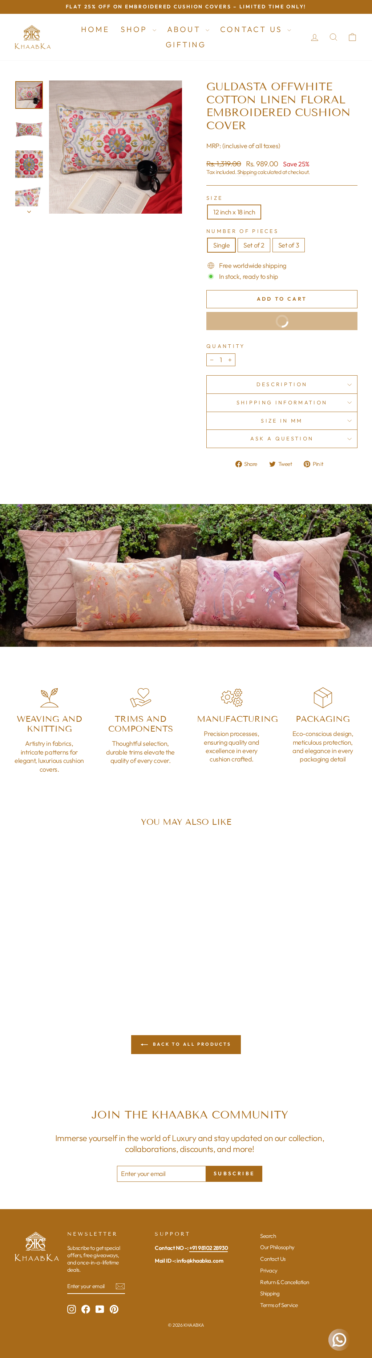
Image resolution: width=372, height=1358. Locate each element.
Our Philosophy (277, 1247)
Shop (136, 29)
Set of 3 (288, 245)
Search (268, 1235)
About (185, 29)
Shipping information (281, 402)
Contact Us (253, 29)
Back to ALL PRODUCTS (191, 1044)
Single (221, 245)
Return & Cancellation (284, 1282)
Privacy (269, 1270)
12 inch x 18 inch (234, 212)
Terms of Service (279, 1305)
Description (282, 384)
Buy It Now (255, 324)
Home (95, 29)
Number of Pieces (242, 231)
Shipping (246, 172)
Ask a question (282, 438)
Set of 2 (253, 245)
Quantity (225, 346)
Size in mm (282, 420)
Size (214, 198)
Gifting (186, 44)
